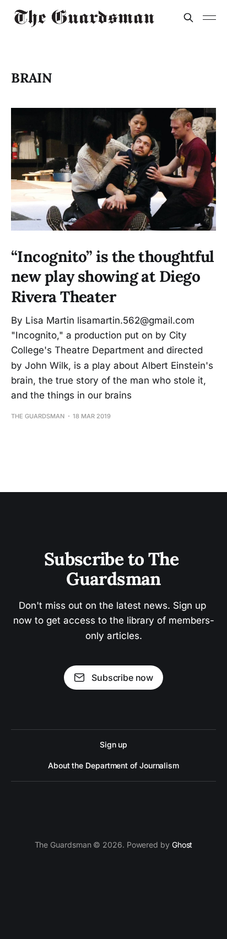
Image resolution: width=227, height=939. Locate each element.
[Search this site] (188, 17)
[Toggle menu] (209, 17)
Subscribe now (122, 677)
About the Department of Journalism (113, 765)
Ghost (182, 844)
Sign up (113, 744)
